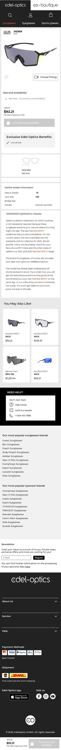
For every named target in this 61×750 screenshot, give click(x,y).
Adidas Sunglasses (12, 456)
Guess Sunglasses (12, 440)
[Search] (10, 15)
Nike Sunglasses (11, 475)
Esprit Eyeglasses (11, 502)
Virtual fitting (48, 77)
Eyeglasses (28, 23)
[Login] (30, 15)
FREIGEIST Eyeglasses (14, 510)
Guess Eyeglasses (12, 498)
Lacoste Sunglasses (13, 471)
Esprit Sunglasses (12, 468)
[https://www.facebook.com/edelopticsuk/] (39, 697)
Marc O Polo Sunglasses (15, 460)
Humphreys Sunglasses (15, 464)
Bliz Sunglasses (11, 444)
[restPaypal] (21, 652)
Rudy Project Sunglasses (15, 452)
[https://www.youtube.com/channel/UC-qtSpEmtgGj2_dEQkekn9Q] (53, 697)
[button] (15, 5)
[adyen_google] (37, 652)
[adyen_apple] (30, 652)
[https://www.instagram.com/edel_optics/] (46, 697)
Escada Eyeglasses (12, 526)
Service (6, 616)
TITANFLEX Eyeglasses (14, 506)
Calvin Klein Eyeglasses (15, 518)
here (27, 566)
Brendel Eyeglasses (13, 514)
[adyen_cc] (4, 652)
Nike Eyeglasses (11, 522)
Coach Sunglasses (12, 448)
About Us (7, 601)
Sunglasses (9, 23)
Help (5, 631)
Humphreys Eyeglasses (15, 491)
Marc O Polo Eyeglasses (15, 494)
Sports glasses (50, 23)
